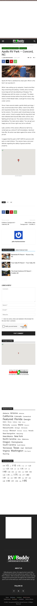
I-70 (8, 475)
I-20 (29, 466)
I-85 (11, 202)
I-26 (11, 469)
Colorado (18, 416)
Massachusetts (8, 428)
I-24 (4, 469)
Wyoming (6, 454)
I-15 (18, 466)
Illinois (10, 422)
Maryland (26, 425)
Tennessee (7, 448)
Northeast (12, 597)
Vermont (28, 448)
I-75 (16, 475)
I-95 (24, 481)
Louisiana (14, 425)
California (8, 416)
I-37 (26, 469)
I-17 (26, 466)
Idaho (4, 422)
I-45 (12, 472)
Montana (19, 430)
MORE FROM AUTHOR (22, 250)
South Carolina (9, 445)
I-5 (7, 465)
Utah (22, 448)
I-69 (4, 475)
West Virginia (28, 451)
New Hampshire (9, 433)
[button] (3, 41)
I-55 (19, 472)
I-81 (4, 478)
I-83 (11, 478)
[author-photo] (18, 239)
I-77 (7, 202)
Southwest (21, 599)
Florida (18, 419)
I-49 (16, 472)
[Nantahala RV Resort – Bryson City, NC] (6, 257)
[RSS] (18, 591)
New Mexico (8, 436)
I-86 (23, 478)
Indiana (15, 422)
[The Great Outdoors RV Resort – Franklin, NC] (6, 273)
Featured (8, 419)
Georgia (27, 419)
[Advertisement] (18, 19)
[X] (7, 61)
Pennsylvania (17, 442)
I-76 (20, 475)
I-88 (29, 478)
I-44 (9, 472)
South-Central (7, 599)
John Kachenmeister (8, 57)
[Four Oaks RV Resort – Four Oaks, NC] (6, 265)
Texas (16, 448)
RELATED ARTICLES (8, 250)
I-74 (11, 475)
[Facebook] (3, 61)
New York (18, 436)
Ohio (19, 439)
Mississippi (5, 430)
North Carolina (29, 45)
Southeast (19, 597)
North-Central (26, 597)
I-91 (12, 481)
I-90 (8, 481)
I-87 (26, 478)
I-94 (20, 481)
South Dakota (21, 445)
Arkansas (21, 413)
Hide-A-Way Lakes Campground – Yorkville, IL (27, 223)
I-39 (29, 469)
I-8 (10, 466)
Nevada (30, 431)
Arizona (14, 413)
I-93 (16, 481)
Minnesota (24, 428)
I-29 (15, 469)
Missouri (12, 430)
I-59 (23, 472)
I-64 (26, 472)
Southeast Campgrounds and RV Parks (15, 45)
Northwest (14, 599)
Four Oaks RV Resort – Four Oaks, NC (23, 263)
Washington (17, 451)
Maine (20, 425)
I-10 (14, 465)
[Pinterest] (11, 61)
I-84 (15, 478)
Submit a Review (29, 599)
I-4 (4, 466)
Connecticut (27, 416)
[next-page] (5, 279)
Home (3, 45)
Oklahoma (25, 439)
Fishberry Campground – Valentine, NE (9, 223)
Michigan (17, 428)
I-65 (30, 472)
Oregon (6, 442)
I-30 (18, 469)
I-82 (8, 478)
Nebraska (25, 430)
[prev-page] (3, 279)
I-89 (4, 481)
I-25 (7, 469)
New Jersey (19, 433)
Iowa (19, 422)
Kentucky (6, 425)
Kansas (23, 422)
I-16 (23, 466)
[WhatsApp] (15, 61)
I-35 (21, 469)
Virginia (6, 451)
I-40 (4, 471)
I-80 (27, 475)
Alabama (6, 413)
